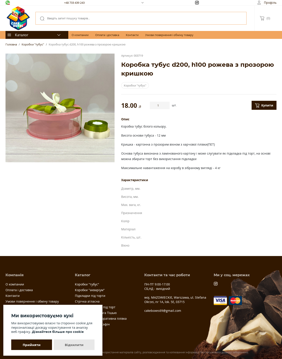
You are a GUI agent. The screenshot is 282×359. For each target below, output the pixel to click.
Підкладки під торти (90, 296)
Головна (11, 44)
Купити (267, 105)
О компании (80, 35)
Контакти (132, 35)
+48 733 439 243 (74, 3)
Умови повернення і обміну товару (169, 35)
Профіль (270, 2)
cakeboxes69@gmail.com (162, 310)
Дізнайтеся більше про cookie (58, 331)
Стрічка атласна (87, 301)
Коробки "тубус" (33, 44)
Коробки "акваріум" (90, 290)
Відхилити (74, 345)
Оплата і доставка (107, 35)
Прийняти (32, 345)
